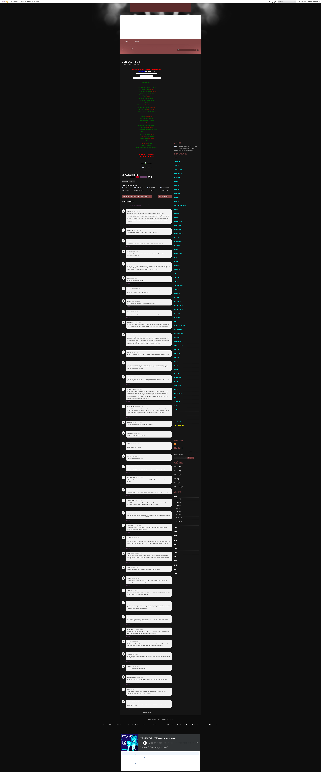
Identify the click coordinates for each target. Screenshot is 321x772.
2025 (175, 527)
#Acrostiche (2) (178, 486)
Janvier (178, 521)
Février (178, 518)
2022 (175, 540)
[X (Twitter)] (272, 2)
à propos (165, 747)
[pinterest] (275, 2)
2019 (175, 552)
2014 (175, 573)
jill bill (130, 49)
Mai (177, 508)
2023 (175, 536)
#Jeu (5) (176, 479)
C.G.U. (164, 724)
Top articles (143, 724)
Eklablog (171, 719)
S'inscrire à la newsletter (128, 181)
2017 (175, 561)
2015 (175, 569)
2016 (175, 565)
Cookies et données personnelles (199, 724)
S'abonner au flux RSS (175, 444)
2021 (175, 544)
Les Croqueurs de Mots (154, 69)
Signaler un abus (157, 724)
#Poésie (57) (177, 475)
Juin (177, 505)
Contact (137, 41)
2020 (175, 548)
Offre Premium (187, 724)
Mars (177, 514)
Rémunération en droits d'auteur (174, 724)
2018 (175, 557)
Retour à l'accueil (146, 712)
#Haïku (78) (177, 471)
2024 (175, 532)
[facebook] (269, 2)
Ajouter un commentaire (135, 205)
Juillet (177, 502)
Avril (177, 511)
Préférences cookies (213, 724)
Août (177, 499)
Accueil (127, 41)
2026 (175, 496)
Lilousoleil (141, 71)
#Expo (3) (177, 482)
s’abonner (145, 747)
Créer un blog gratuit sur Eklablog (131, 724)
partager (155, 747)
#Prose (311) (177, 467)
